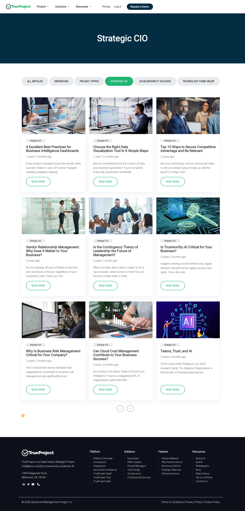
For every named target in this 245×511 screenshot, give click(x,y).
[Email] (33, 484)
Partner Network (170, 458)
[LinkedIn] (24, 484)
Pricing (106, 6)
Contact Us (202, 481)
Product (41, 6)
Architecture (99, 462)
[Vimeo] (29, 484)
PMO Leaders (135, 462)
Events (199, 462)
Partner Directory (170, 473)
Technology (134, 469)
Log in (118, 6)
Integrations (99, 466)
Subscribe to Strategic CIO (23, 415)
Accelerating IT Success (155, 81)
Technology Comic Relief (198, 81)
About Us (201, 458)
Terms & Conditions (172, 502)
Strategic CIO (119, 81)
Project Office (89, 81)
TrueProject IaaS (102, 481)
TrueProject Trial (101, 477)
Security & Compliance (105, 469)
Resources (82, 6)
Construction (134, 473)
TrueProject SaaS (102, 473)
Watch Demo (203, 473)
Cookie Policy (212, 502)
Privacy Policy (194, 502)
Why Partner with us (172, 462)
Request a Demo (140, 6)
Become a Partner (171, 466)
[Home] (19, 6)
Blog (198, 469)
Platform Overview (103, 458)
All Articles (35, 81)
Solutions (61, 6)
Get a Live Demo (204, 477)
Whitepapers (202, 466)
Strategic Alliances (171, 469)
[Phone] (38, 484)
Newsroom (61, 81)
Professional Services (139, 477)
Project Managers (137, 466)
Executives (133, 458)
